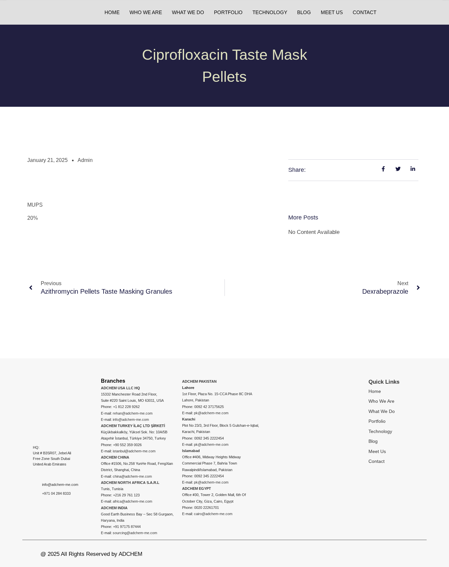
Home (374, 391)
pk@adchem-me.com (211, 413)
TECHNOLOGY (269, 12)
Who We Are (381, 401)
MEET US (332, 12)
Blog (373, 441)
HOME (112, 12)
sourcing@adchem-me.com (135, 533)
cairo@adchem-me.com (213, 514)
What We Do (381, 411)
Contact (376, 461)
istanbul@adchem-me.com (134, 451)
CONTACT (364, 12)
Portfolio (377, 421)
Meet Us (377, 451)
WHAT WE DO (188, 12)
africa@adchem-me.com (132, 501)
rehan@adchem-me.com (133, 413)
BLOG (304, 12)
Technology (380, 431)
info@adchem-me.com (131, 419)
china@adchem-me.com (132, 476)
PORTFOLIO (228, 12)
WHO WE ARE (146, 12)
